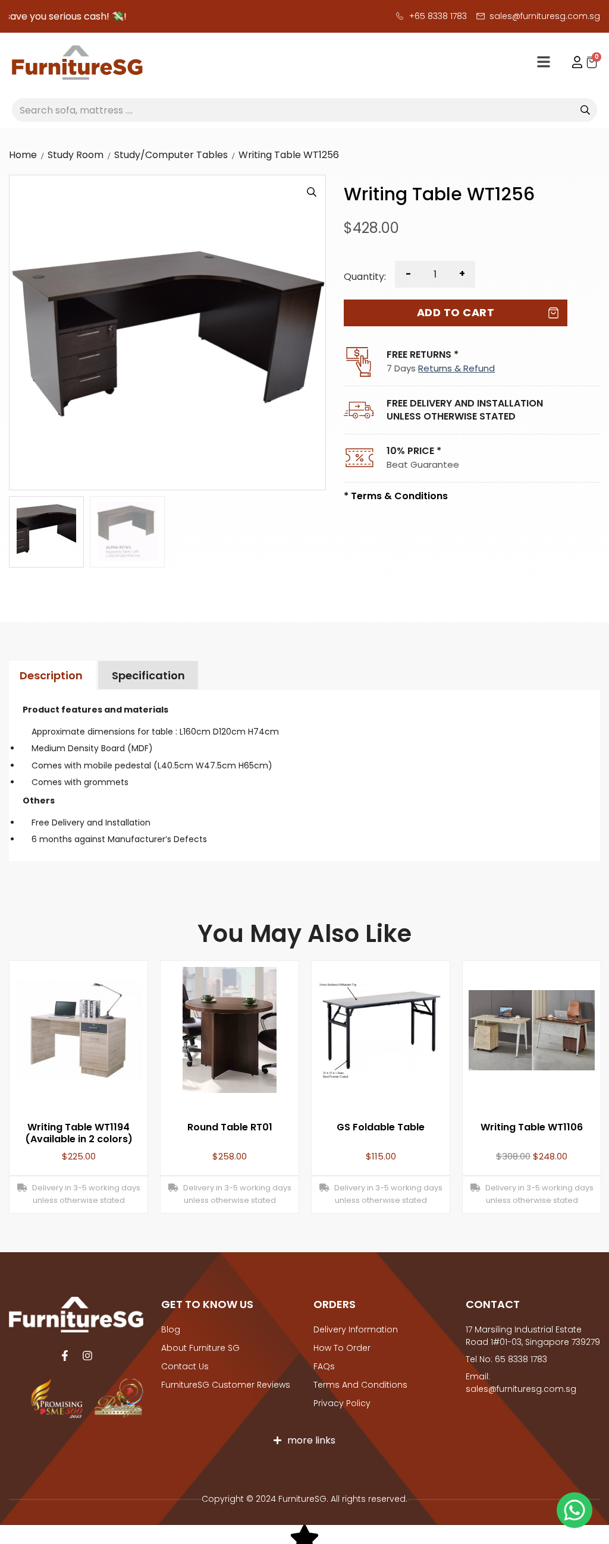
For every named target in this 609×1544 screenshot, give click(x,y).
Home (23, 155)
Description (51, 675)
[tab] (51, 675)
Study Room (75, 155)
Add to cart (456, 312)
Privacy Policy (342, 1403)
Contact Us (185, 1366)
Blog (170, 1329)
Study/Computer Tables (171, 155)
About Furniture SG (200, 1348)
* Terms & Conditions (396, 496)
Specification (148, 675)
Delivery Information (355, 1329)
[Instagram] (87, 1355)
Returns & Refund (456, 368)
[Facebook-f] (64, 1355)
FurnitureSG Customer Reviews (225, 1385)
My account (571, 62)
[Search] (585, 110)
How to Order (342, 1348)
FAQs (324, 1366)
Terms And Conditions (360, 1385)
